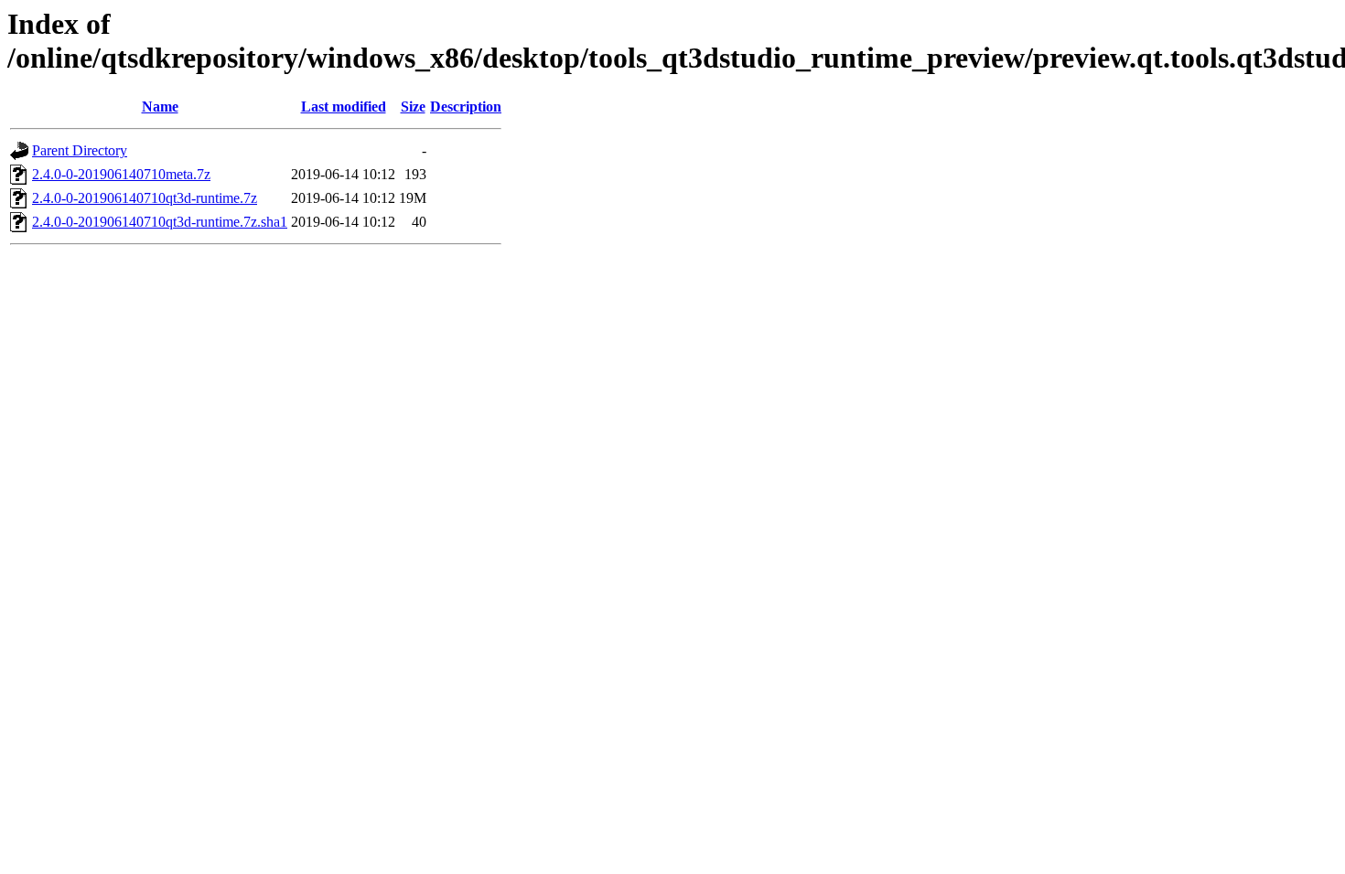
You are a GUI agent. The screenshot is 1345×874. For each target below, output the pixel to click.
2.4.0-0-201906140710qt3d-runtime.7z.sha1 (159, 221)
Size (413, 106)
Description (465, 106)
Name (160, 106)
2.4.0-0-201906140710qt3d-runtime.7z (144, 198)
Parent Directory (79, 150)
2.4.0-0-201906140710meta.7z (121, 174)
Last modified (343, 106)
